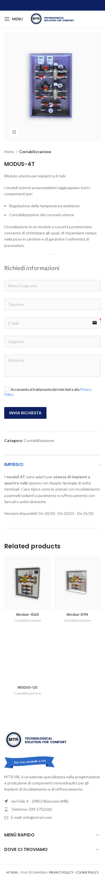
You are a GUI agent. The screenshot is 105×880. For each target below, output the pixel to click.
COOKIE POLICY (87, 872)
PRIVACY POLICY (61, 872)
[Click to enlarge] (14, 132)
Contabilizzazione (35, 151)
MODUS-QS (28, 687)
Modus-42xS (27, 614)
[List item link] (52, 809)
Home (9, 151)
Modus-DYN (77, 614)
